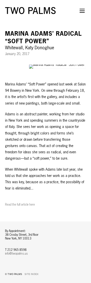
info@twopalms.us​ (16, 253)
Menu (82, 14)
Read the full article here (20, 204)
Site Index (31, 274)
